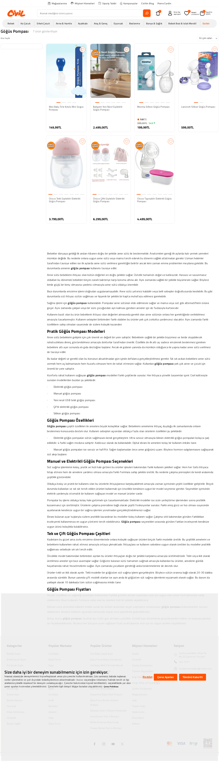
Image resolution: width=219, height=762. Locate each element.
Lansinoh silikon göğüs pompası (198, 106)
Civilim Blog (147, 3)
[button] (12, 23)
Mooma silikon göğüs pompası (153, 106)
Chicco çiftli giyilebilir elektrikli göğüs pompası (109, 200)
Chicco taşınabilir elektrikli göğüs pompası (154, 200)
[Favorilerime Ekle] (82, 49)
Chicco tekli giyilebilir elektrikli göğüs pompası (64, 200)
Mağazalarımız (59, 3)
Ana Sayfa (5, 38)
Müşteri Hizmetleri (85, 3)
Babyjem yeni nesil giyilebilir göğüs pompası (108, 108)
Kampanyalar (130, 3)
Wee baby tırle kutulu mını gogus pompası (66, 108)
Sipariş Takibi (109, 3)
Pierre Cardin (164, 3)
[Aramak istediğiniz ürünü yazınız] (147, 13)
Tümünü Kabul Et (193, 677)
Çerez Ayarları (165, 677)
